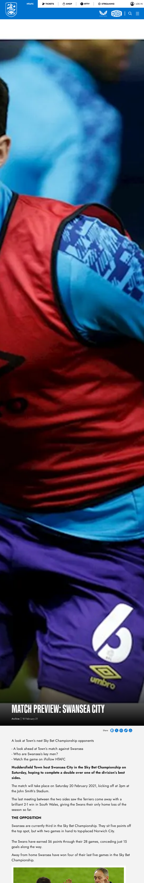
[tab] (30, 4)
